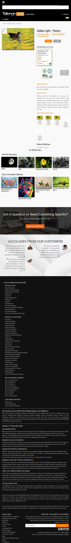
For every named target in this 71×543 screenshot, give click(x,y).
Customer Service (7, 534)
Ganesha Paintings (10, 329)
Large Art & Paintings (11, 364)
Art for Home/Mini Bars (12, 388)
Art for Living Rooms (11, 380)
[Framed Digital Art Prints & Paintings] (32, 460)
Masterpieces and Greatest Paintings (16, 352)
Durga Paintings (9, 370)
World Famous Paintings (12, 347)
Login (27, 14)
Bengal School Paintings (12, 341)
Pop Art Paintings (10, 305)
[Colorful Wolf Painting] (26, 187)
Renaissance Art (10, 309)
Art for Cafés (9, 394)
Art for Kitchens (10, 384)
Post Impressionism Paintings (14, 307)
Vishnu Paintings (10, 327)
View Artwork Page (43, 36)
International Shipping (8, 532)
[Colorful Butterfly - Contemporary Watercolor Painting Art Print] (9, 182)
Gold (45, 147)
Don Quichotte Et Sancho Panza (43, 191)
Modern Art (8, 300)
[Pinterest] (67, 529)
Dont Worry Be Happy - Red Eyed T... (60, 189)
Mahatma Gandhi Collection (13, 335)
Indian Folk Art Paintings (12, 356)
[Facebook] (62, 529)
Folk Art (7, 301)
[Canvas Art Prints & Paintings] (26, 449)
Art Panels (8, 319)
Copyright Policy (7, 528)
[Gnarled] (61, 162)
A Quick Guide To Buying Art (10, 516)
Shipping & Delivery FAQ (9, 518)
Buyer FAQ (5, 520)
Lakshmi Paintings (10, 331)
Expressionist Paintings (12, 290)
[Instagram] (65, 529)
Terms (4, 526)
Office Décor (9, 402)
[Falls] (26, 162)
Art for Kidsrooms (10, 386)
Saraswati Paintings (11, 333)
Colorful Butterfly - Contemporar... (6, 190)
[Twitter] (59, 529)
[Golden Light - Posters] (18, 39)
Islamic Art (8, 294)
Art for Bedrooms (10, 382)
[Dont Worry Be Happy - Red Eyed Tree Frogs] (61, 182)
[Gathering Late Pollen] (44, 162)
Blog (3, 536)
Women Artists (9, 349)
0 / (64, 14)
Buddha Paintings (10, 323)
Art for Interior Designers (12, 406)
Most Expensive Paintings (12, 354)
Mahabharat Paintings (11, 351)
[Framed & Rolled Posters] (23, 440)
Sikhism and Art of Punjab (13, 368)
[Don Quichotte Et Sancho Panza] (44, 182)
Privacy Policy (6, 530)
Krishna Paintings (10, 321)
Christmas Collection (11, 358)
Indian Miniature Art (11, 298)
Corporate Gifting (10, 404)
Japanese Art (9, 339)
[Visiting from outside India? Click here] (47, 411)
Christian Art (9, 343)
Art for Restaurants (11, 390)
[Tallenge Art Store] (13, 14)
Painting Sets (9, 362)
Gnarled (55, 169)
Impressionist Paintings (12, 292)
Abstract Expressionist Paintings (15, 313)
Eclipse (3, 169)
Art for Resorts (9, 392)
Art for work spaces (11, 396)
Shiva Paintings (9, 325)
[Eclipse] (9, 162)
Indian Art (8, 296)
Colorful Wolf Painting (24, 198)
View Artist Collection (58, 34)
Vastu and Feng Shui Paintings (14, 374)
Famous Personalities (11, 366)
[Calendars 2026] (15, 429)
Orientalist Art (9, 303)
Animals (40, 147)
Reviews (4, 522)
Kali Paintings (9, 372)
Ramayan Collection (11, 360)
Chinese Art (8, 345)
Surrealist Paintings (11, 311)
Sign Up (32, 14)
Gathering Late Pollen (42, 169)
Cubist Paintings (10, 288)
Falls (19, 169)
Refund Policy (6, 524)
